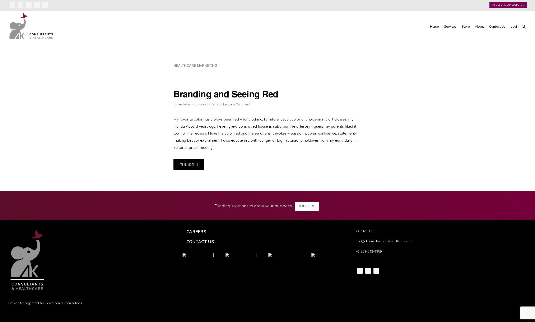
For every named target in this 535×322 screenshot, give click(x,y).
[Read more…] (192, 166)
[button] (524, 26)
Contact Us (200, 241)
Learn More (307, 206)
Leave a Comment (236, 104)
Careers (196, 231)
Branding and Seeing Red (225, 93)
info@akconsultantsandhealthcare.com (384, 241)
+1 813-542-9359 (369, 251)
